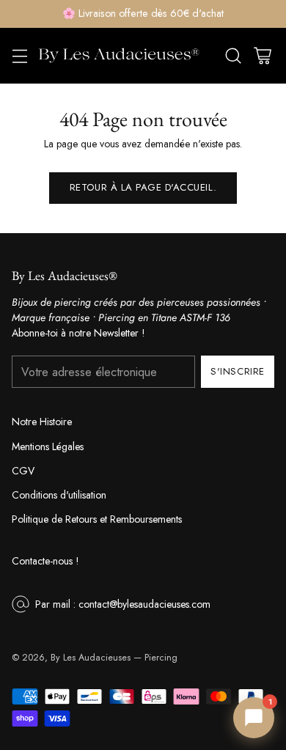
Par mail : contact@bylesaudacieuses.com (122, 604)
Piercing (160, 657)
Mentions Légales (48, 446)
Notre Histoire (42, 421)
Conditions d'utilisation (59, 495)
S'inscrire (237, 371)
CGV (23, 470)
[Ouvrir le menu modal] (19, 55)
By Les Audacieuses (91, 657)
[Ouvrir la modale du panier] (262, 55)
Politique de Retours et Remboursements (97, 519)
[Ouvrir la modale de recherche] (233, 55)
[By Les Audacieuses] (118, 56)
